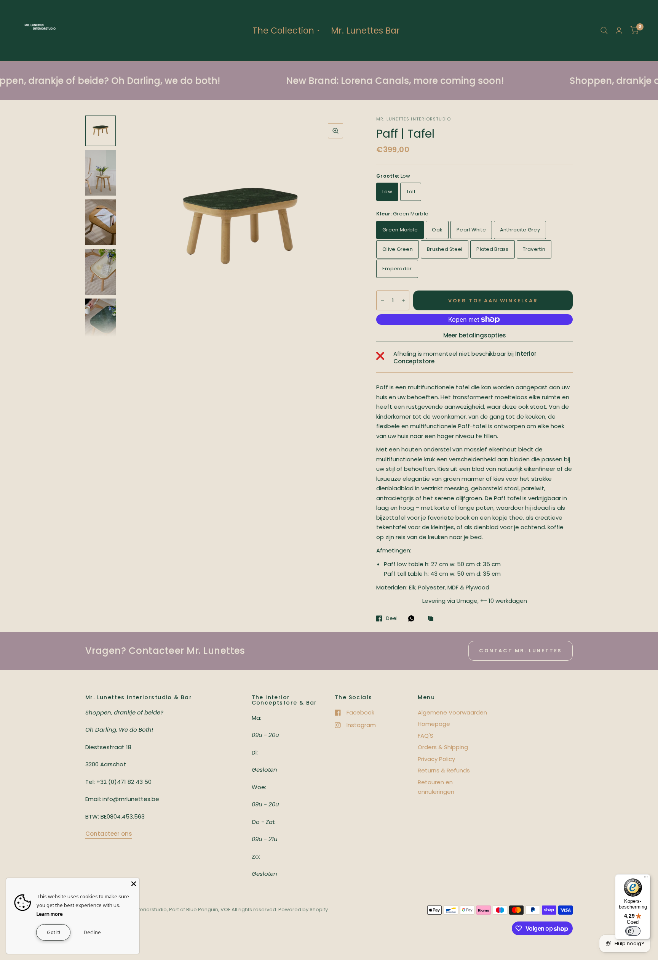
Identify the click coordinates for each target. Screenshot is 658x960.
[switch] (632, 931)
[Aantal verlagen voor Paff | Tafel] (382, 300)
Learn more (50, 913)
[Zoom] (335, 130)
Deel (392, 618)
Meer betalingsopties (474, 335)
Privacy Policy (436, 759)
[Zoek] (604, 30)
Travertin (534, 249)
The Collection (283, 30)
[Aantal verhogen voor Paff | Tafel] (403, 300)
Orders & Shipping (443, 747)
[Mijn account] (619, 30)
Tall (410, 191)
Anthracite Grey (520, 229)
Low (387, 191)
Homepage (434, 724)
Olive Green (397, 249)
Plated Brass (492, 249)
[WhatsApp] (413, 618)
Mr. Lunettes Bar (365, 30)
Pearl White (471, 229)
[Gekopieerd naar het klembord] (433, 618)
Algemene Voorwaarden (452, 712)
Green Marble (400, 229)
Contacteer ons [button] (108, 834)
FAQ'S (425, 736)
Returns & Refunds (444, 770)
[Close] (133, 884)
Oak (437, 229)
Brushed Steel (444, 249)
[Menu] (645, 878)
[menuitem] (286, 30)
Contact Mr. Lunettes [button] (520, 650)
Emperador (397, 268)
